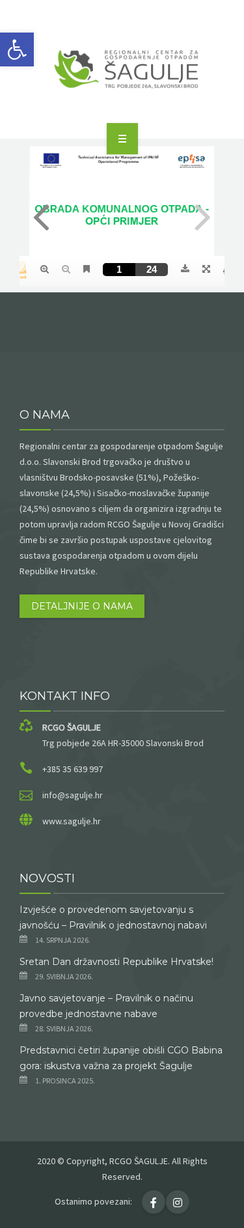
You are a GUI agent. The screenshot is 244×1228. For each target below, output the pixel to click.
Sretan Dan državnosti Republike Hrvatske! (116, 962)
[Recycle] (122, 67)
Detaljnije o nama (82, 606)
